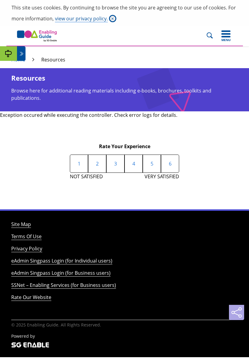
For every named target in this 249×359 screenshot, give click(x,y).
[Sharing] (236, 312)
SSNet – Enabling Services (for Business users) (63, 285)
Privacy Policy (26, 248)
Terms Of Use (26, 236)
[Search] (212, 36)
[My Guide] (8, 53)
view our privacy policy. (81, 18)
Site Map (21, 224)
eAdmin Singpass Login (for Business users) (61, 273)
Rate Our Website (31, 297)
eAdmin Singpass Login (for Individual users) (61, 260)
